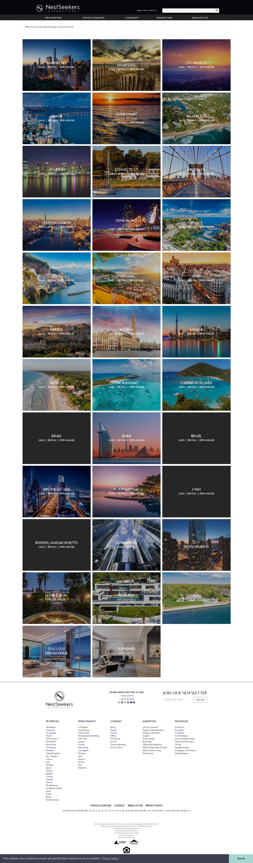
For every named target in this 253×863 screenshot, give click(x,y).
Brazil (48, 797)
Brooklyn (50, 750)
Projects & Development (153, 730)
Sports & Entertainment (185, 738)
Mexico (49, 782)
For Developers (181, 735)
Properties (53, 18)
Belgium (49, 773)
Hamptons (50, 730)
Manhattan (51, 727)
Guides (178, 744)
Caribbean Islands (54, 788)
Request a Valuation (151, 733)
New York (82, 738)
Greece (49, 770)
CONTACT (119, 805)
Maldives (82, 767)
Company (132, 18)
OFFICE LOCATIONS (100, 805)
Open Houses (67, 67)
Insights (146, 735)
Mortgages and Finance (185, 750)
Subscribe (200, 699)
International (83, 730)
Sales (42, 67)
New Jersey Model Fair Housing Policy (126, 833)
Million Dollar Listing (152, 750)
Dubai (48, 794)
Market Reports (181, 753)
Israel (48, 791)
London (81, 741)
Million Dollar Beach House (155, 747)
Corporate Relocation (184, 741)
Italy (48, 762)
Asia (80, 765)
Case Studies (83, 733)
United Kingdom (53, 753)
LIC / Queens (52, 756)
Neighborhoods (182, 747)
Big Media (147, 741)
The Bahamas (52, 785)
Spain (48, 767)
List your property (150, 727)
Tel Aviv (81, 762)
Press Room (115, 738)
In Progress (83, 727)
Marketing (165, 18)
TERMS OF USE (135, 805)
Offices (113, 735)
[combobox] (188, 10)
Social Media (149, 738)
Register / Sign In (147, 10)
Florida (81, 744)
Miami (49, 735)
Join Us (113, 741)
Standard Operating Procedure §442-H (126, 828)
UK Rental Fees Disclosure (126, 837)
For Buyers (179, 727)
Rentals (52, 67)
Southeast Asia (52, 799)
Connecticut (51, 747)
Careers (113, 733)
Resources (200, 18)
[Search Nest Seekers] (216, 10)
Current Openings (118, 744)
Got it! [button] (241, 858)
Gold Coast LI (52, 738)
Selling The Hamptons (152, 744)
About (113, 727)
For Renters (180, 733)
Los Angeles (51, 733)
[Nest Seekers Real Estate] (55, 8)
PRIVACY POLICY (154, 805)
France (49, 759)
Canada (49, 779)
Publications (148, 753)
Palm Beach (51, 741)
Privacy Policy (116, 747)
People (113, 730)
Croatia (49, 776)
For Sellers (179, 730)
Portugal (49, 765)
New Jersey (51, 744)
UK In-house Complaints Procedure (126, 831)
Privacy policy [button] (110, 858)
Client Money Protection (126, 835)
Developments (93, 18)
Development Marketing (88, 735)
